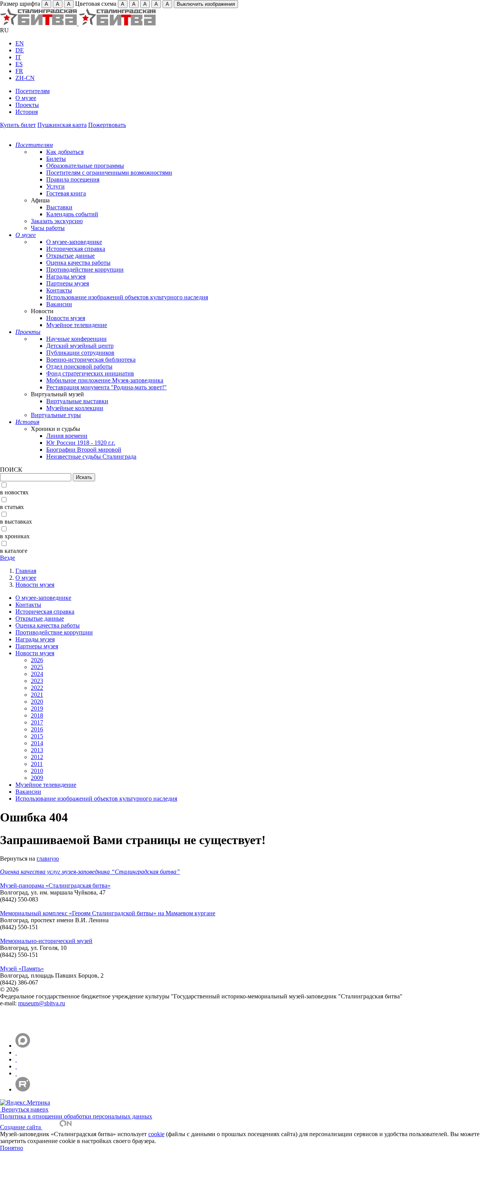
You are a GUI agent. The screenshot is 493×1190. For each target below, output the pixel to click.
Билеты (56, 158)
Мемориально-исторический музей (46, 941)
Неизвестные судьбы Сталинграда (91, 456)
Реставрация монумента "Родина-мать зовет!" (106, 387)
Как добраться (65, 152)
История (26, 111)
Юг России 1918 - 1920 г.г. (80, 442)
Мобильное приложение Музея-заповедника (104, 380)
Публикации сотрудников (80, 352)
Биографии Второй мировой (83, 449)
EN (19, 43)
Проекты (27, 105)
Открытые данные (70, 255)
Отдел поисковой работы (79, 366)
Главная (25, 570)
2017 (37, 722)
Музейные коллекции (74, 408)
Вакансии (59, 304)
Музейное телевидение (76, 325)
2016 (37, 729)
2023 (37, 681)
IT (18, 57)
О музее (25, 98)
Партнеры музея (67, 283)
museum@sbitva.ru (41, 1003)
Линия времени (66, 435)
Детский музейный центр (80, 345)
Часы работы (48, 228)
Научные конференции (76, 338)
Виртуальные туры (56, 415)
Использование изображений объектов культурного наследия (127, 297)
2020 (37, 701)
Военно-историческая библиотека (91, 359)
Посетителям (32, 91)
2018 (37, 715)
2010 (37, 771)
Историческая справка (75, 248)
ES (19, 64)
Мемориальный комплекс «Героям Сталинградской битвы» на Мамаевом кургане (107, 913)
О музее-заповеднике (74, 242)
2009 (37, 777)
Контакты (59, 290)
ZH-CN (25, 78)
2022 (37, 687)
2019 (37, 708)
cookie (156, 1134)
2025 (37, 667)
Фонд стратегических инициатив (90, 373)
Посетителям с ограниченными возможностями (109, 172)
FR (19, 71)
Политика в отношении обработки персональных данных (76, 1116)
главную (48, 858)
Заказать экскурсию (57, 221)
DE (19, 50)
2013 (37, 750)
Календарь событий (72, 214)
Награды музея (66, 276)
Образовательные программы (85, 165)
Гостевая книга (66, 193)
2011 (37, 764)
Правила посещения (72, 179)
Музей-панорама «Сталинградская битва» (55, 885)
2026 (37, 660)
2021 (37, 694)
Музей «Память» (22, 968)
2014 (37, 743)
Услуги (55, 186)
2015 (37, 736)
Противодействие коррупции (85, 269)
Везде (7, 557)
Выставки (59, 207)
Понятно (11, 1148)
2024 (37, 674)
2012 (37, 757)
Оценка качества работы (78, 262)
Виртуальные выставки (77, 401)
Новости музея (65, 318)
